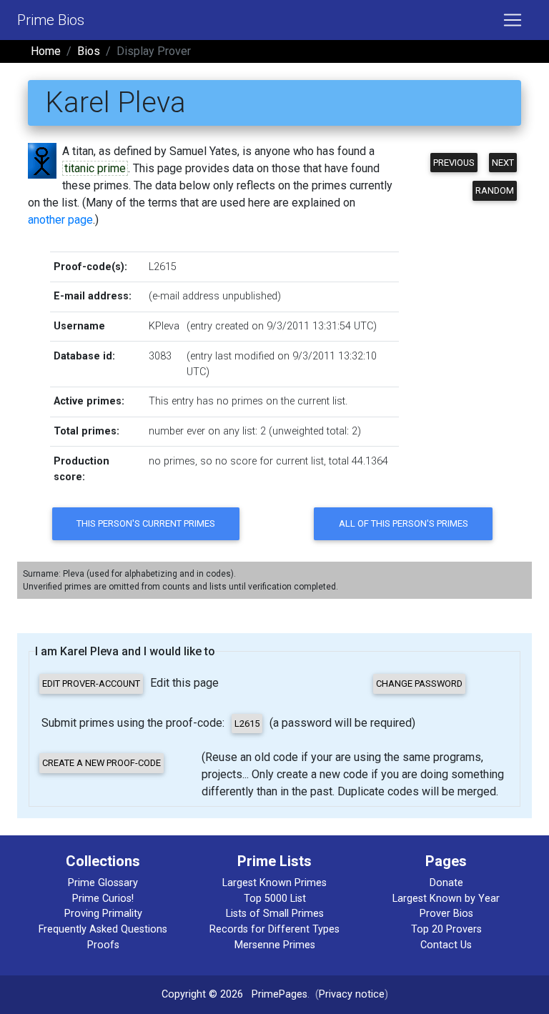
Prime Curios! (103, 899)
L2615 (163, 267)
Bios (88, 51)
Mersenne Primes (274, 945)
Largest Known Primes (274, 883)
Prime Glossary (103, 883)
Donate (446, 883)
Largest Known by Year (446, 899)
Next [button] (503, 162)
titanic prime (95, 168)
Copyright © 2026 (202, 994)
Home (46, 51)
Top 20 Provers (446, 929)
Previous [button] (454, 162)
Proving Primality (103, 914)
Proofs (103, 945)
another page (60, 220)
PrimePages (279, 994)
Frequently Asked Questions (103, 929)
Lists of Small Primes (275, 914)
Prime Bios (50, 20)
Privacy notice (352, 994)
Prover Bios (446, 914)
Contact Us (446, 945)
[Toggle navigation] (512, 20)
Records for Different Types (274, 929)
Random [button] (494, 190)
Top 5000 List (275, 899)
